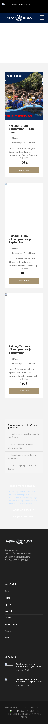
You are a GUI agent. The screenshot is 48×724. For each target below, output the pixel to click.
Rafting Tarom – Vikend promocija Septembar (20, 239)
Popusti (8, 631)
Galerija (8, 618)
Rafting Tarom (11, 624)
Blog (7, 591)
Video (7, 637)
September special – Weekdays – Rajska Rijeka (29, 680)
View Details (24, 170)
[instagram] (12, 8)
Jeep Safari (9, 611)
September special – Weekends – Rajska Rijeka (29, 665)
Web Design (11, 707)
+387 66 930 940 (25, 5)
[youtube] (8, 8)
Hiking (7, 598)
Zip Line (8, 604)
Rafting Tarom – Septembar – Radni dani (21, 129)
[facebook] (4, 8)
